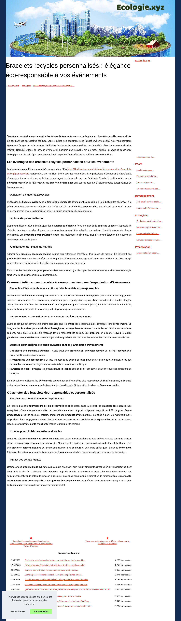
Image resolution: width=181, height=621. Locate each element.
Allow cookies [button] (41, 611)
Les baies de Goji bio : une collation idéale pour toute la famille (53, 596)
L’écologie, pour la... (145, 157)
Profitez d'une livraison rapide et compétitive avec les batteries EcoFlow (57, 601)
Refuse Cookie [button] (18, 611)
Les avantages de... (145, 182)
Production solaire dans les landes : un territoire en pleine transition (55, 560)
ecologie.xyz (13, 86)
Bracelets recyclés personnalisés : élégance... (53, 86)
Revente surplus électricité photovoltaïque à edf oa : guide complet (54, 565)
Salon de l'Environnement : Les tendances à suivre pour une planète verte (58, 606)
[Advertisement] (69, 109)
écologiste (26, 86)
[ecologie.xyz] (90, 28)
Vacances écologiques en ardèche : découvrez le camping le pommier (107, 542)
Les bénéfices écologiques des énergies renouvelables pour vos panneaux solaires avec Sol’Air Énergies (31, 543)
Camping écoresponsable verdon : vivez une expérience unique (53, 575)
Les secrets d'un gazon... (147, 253)
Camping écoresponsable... (148, 240)
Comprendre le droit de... (147, 233)
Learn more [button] (29, 604)
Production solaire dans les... (149, 221)
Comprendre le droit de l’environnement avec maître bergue (51, 570)
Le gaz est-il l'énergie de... (148, 208)
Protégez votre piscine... (147, 176)
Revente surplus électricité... (149, 227)
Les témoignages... (145, 170)
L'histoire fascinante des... (148, 189)
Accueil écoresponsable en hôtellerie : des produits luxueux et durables (56, 580)
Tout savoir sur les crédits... (148, 202)
